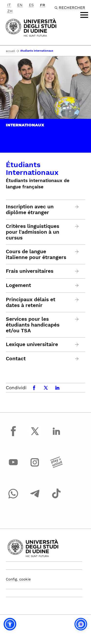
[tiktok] (56, 498)
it (9, 5)
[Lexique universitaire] (77, 344)
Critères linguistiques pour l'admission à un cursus (32, 232)
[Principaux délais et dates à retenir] (77, 300)
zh (10, 11)
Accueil (10, 51)
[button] (10, 624)
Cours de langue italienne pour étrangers (36, 254)
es (31, 5)
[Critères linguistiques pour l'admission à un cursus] (77, 226)
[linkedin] (56, 435)
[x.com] (34, 435)
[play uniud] (56, 467)
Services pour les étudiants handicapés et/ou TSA (32, 325)
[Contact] (77, 359)
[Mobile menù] (84, 15)
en (20, 5)
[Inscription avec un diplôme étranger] (77, 207)
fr (42, 5)
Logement (18, 285)
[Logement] (77, 285)
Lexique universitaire (32, 344)
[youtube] (13, 467)
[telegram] (34, 498)
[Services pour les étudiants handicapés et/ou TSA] (77, 319)
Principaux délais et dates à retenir (30, 302)
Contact (16, 358)
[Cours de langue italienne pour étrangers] (77, 252)
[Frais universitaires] (77, 271)
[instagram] (34, 467)
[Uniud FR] (31, 27)
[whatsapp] (13, 498)
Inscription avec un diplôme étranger (30, 209)
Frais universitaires (29, 271)
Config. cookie (18, 579)
